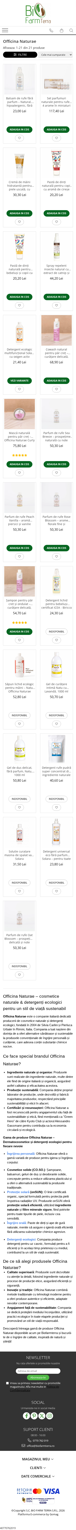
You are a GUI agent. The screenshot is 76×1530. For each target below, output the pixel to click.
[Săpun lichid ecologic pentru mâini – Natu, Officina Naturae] (19, 665)
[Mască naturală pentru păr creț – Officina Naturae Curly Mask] (19, 414)
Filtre (22, 55)
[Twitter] (41, 1415)
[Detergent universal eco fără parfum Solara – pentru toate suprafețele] (56, 832)
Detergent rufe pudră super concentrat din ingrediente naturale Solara (56, 771)
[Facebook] (26, 1415)
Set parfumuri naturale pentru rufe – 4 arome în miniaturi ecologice (56, 102)
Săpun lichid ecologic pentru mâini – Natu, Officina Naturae (19, 687)
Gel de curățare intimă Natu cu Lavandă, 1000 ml (56, 687)
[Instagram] (49, 1415)
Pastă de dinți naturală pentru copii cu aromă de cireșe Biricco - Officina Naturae (56, 186)
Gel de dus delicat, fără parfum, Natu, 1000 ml (19, 771)
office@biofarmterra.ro (40, 1446)
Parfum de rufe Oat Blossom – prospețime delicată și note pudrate (19, 939)
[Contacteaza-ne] (51, 30)
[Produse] (5, 31)
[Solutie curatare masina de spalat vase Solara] (19, 832)
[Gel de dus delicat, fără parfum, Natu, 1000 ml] (19, 749)
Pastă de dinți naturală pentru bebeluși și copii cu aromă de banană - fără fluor (19, 269)
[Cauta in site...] (71, 30)
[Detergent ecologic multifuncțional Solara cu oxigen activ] (19, 330)
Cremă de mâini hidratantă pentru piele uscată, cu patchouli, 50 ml (19, 186)
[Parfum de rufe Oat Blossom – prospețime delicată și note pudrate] (19, 916)
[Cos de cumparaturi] (61, 30)
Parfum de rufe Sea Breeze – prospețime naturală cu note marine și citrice (57, 437)
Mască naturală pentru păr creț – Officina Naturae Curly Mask (19, 437)
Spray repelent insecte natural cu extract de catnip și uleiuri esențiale (57, 269)
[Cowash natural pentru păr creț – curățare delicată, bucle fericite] (56, 330)
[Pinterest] (34, 1415)
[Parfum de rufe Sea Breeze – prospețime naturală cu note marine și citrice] (56, 414)
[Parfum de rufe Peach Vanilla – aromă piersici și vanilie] (19, 497)
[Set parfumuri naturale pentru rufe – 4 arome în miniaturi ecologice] (56, 79)
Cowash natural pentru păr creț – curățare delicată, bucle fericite (57, 353)
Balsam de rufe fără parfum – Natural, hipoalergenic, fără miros (19, 102)
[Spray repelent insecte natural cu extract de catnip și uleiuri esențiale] (56, 247)
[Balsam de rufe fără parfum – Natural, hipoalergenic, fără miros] (19, 79)
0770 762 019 (40, 1440)
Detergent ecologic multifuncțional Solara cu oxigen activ (19, 353)
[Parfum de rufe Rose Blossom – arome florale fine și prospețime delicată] (56, 497)
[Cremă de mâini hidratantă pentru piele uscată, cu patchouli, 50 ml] (19, 163)
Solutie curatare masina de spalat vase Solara (19, 855)
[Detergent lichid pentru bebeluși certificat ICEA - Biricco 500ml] (56, 581)
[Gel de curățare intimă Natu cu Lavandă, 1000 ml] (56, 665)
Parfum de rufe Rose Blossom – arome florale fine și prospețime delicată (57, 520)
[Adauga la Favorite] (19, 138)
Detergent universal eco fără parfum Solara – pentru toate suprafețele (56, 855)
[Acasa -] (38, 13)
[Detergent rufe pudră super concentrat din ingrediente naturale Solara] (56, 749)
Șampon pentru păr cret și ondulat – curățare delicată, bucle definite (19, 604)
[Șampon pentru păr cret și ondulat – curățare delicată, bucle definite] (19, 581)
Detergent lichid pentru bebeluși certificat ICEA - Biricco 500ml (56, 604)
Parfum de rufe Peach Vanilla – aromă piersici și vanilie (19, 520)
